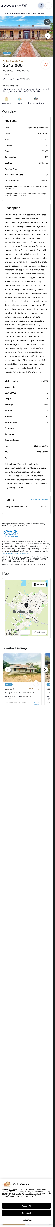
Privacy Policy (29, 1196)
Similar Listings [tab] (36, 103)
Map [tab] (20, 103)
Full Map (41, 632)
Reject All (26, 1213)
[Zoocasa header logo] (14, 5)
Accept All (26, 1205)
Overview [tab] (6, 103)
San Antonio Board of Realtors (15, 553)
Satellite (40, 584)
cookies (12, 1189)
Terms (17, 1196)
